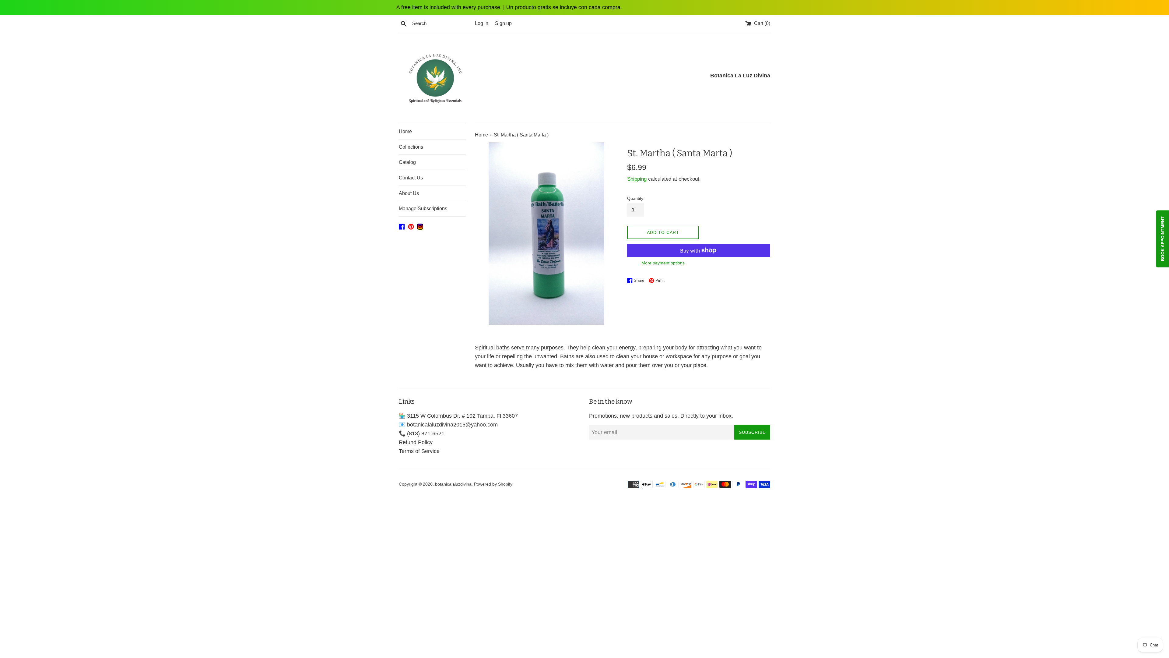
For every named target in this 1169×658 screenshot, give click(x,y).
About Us (409, 193)
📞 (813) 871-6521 (421, 433)
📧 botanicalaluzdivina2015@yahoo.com (448, 425)
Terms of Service (419, 451)
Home (405, 131)
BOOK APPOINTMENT (1162, 238)
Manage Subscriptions (423, 208)
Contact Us (411, 177)
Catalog (407, 162)
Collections (411, 147)
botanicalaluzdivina (453, 484)
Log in (481, 23)
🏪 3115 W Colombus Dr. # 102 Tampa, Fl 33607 (458, 416)
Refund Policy (416, 442)
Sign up (503, 23)
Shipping (637, 179)
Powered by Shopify (493, 484)
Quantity (635, 198)
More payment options (663, 262)
